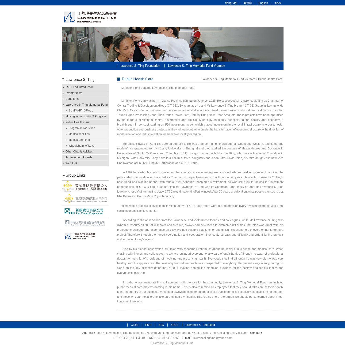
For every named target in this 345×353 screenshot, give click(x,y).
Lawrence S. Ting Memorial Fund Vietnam (196, 65)
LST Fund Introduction (79, 87)
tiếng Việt (231, 3)
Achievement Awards (78, 157)
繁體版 (248, 3)
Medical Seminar (79, 139)
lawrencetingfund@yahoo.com (212, 338)
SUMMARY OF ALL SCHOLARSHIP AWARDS (85, 111)
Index (277, 3)
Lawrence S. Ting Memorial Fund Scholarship (86, 105)
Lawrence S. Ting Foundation (140, 65)
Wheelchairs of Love (82, 145)
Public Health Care (77, 122)
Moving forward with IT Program (85, 116)
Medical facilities (79, 134)
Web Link (71, 163)
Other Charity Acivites (79, 151)
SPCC (175, 325)
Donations (72, 98)
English (263, 3)
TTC (161, 325)
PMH (148, 325)
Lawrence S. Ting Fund (200, 325)
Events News (73, 93)
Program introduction (82, 128)
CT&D (134, 325)
